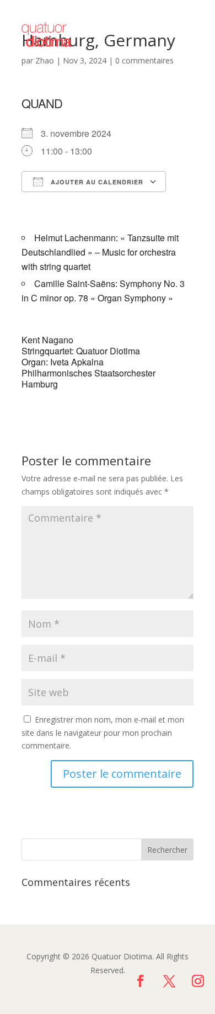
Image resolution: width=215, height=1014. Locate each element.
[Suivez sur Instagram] (198, 981)
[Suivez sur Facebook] (140, 981)
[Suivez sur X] (169, 981)
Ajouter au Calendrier (96, 182)
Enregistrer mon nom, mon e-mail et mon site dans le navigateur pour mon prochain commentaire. (103, 732)
